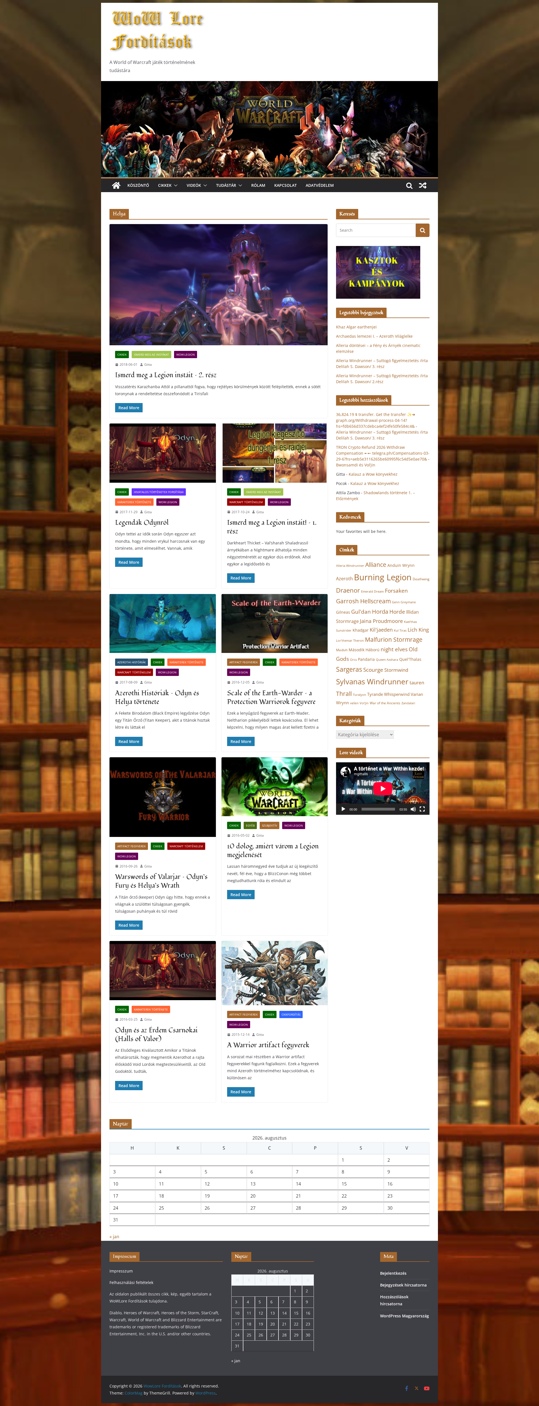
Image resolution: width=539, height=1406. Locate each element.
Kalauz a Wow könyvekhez (373, 474)
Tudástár (226, 185)
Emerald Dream (372, 591)
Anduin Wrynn (401, 565)
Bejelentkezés (393, 1273)
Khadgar (361, 630)
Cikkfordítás (291, 1014)
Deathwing (421, 579)
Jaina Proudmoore (381, 621)
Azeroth (344, 579)
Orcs (353, 659)
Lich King (418, 629)
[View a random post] (423, 185)
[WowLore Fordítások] (269, 85)
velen (354, 703)
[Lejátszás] (343, 809)
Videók (194, 185)
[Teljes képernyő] (422, 809)
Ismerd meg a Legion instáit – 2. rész (166, 375)
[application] (383, 788)
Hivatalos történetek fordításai (159, 492)
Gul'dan (361, 611)
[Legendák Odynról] (162, 453)
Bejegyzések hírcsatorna (403, 1285)
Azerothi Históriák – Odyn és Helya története (157, 698)
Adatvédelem (320, 185)
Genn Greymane (404, 602)
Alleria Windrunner (350, 565)
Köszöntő (138, 185)
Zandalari (408, 703)
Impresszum (121, 1271)
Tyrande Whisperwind (388, 694)
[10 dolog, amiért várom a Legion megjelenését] (274, 786)
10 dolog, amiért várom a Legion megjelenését (273, 851)
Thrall (344, 693)
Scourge (373, 669)
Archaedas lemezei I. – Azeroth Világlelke (374, 336)
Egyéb (250, 825)
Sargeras (349, 669)
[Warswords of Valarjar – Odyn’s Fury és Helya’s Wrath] (162, 797)
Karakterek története (134, 502)
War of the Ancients (385, 703)
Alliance (375, 565)
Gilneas (343, 612)
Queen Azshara (387, 660)
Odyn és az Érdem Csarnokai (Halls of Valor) (156, 1035)
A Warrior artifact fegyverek (268, 1045)
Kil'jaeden (381, 629)
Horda (380, 611)
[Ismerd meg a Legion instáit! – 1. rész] (274, 453)
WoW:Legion (185, 354)
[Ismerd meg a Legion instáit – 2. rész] (218, 284)
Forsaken (396, 590)
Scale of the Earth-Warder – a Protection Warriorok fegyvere (271, 698)
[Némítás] (413, 809)
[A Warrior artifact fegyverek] (274, 973)
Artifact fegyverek (243, 662)
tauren (417, 682)
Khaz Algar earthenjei (356, 327)
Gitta (148, 364)
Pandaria (366, 659)
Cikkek (165, 185)
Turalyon (359, 694)
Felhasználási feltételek (131, 1282)
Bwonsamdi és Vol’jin (355, 465)
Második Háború (364, 649)
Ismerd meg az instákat (151, 354)
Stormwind (396, 670)
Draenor (348, 590)
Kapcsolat (285, 185)
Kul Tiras (400, 630)
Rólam (258, 185)
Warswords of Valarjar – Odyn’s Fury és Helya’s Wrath (161, 881)
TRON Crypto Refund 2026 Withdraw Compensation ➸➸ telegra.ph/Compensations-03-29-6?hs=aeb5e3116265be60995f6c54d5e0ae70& (383, 453)
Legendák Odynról (142, 522)
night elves (394, 649)
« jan (114, 1237)
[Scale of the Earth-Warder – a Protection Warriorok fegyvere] (274, 623)
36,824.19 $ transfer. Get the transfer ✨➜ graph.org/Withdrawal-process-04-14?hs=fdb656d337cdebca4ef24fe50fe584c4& (375, 420)
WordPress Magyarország (404, 1315)
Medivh (342, 650)
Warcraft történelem (246, 502)
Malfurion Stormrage (393, 639)
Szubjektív (269, 825)
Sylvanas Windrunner (372, 682)
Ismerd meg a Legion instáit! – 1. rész (272, 527)
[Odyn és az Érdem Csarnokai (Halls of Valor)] (162, 970)
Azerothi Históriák (131, 662)
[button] (175, 185)
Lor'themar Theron (350, 640)
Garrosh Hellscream (363, 601)
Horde (397, 611)
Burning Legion (383, 577)
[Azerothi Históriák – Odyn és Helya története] (162, 623)
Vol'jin (364, 703)
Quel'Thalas (410, 659)
